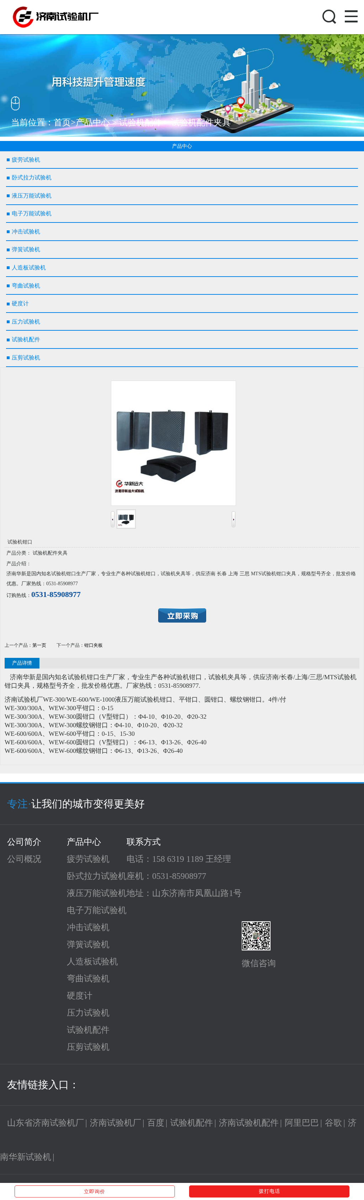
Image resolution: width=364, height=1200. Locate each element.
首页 (62, 122)
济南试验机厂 (115, 1122)
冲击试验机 (88, 927)
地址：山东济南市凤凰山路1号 (184, 893)
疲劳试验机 (88, 859)
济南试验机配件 (249, 1122)
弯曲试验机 (88, 978)
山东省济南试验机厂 (45, 1122)
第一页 (39, 645)
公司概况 (24, 859)
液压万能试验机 (97, 893)
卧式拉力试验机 (97, 876)
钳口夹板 (93, 645)
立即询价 (94, 1191)
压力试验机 (88, 1012)
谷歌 (333, 1122)
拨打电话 (269, 1191)
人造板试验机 (92, 961)
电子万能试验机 (97, 910)
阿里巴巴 (302, 1122)
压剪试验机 (88, 1047)
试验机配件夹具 (201, 122)
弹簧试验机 (88, 944)
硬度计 (79, 995)
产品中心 (93, 122)
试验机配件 (140, 122)
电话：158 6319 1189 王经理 (179, 859)
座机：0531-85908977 (166, 876)
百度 (155, 1122)
